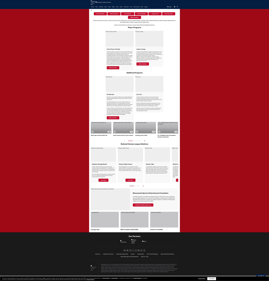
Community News (100, 13)
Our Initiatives (127, 13)
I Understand (212, 278)
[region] (134, 278)
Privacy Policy (106, 278)
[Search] (177, 7)
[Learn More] (130, 154)
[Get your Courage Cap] (105, 220)
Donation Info (155, 13)
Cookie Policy (115, 278)
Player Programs (114, 13)
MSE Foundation (134, 17)
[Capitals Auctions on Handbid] (164, 220)
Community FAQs (141, 13)
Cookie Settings (137, 278)
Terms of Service (90, 279)
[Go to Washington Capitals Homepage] (103, 2)
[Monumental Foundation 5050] (134, 220)
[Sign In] (174, 7)
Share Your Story (169, 13)
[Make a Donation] (120, 39)
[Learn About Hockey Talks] (157, 154)
